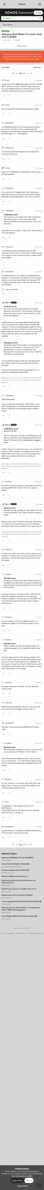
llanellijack (8, 574)
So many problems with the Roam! (14, 870)
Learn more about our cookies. (22, 1176)
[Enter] (3, 18)
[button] (2, 13)
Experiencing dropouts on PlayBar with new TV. (19, 889)
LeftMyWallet (9, 123)
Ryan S (7, 302)
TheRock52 (9, 247)
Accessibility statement (35, 933)
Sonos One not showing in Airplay (14, 864)
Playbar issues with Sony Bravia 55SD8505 (17, 895)
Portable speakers (8, 873)
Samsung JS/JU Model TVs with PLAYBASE (17, 857)
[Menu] (4, 4)
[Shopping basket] (40, 4)
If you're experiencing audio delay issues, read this (20, 901)
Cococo (7, 168)
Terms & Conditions (7, 933)
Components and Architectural (12, 866)
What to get (6, 885)
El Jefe (7, 80)
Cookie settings (21, 933)
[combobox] (22, 18)
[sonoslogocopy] (22, 4)
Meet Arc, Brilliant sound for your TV (15, 876)
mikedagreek (9, 148)
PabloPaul (8, 481)
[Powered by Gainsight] (22, 928)
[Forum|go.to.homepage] (17, 12)
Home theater (7, 25)
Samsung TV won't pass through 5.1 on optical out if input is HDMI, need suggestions (21, 908)
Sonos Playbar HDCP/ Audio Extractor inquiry (18, 916)
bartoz (7, 802)
